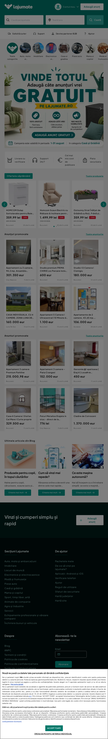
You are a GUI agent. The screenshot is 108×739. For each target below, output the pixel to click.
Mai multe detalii (17, 684)
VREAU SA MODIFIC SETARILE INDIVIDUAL (53, 734)
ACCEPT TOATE (54, 728)
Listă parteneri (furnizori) (12, 721)
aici (30, 696)
